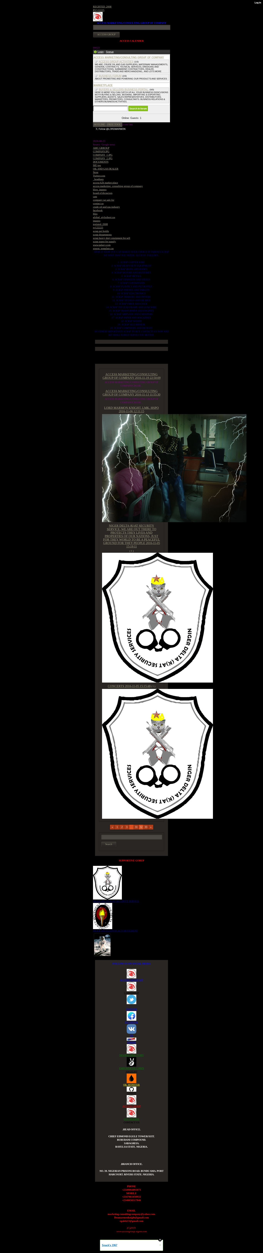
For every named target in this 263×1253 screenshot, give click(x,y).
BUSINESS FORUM (110, 75)
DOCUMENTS (100, 161)
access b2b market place (105, 182)
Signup (110, 51)
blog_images (99, 189)
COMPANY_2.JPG (102, 158)
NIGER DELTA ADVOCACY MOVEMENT (115, 930)
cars (95, 196)
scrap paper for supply (104, 241)
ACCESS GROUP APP (131, 980)
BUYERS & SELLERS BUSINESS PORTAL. (124, 89)
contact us (98, 203)
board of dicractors (102, 193)
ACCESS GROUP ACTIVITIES (116, 61)
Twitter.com (99, 175)
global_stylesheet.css (104, 217)
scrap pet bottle (101, 231)
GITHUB (131, 1093)
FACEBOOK (131, 1022)
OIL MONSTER (131, 1084)
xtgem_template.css (103, 248)
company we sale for (103, 199)
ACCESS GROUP (131, 1106)
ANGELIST (131, 1071)
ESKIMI (131, 1042)
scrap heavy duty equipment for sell (111, 238)
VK (131, 1035)
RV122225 (98, 10)
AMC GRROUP (101, 148)
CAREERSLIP (131, 992)
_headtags (98, 179)
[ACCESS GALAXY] (102, 944)
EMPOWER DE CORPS (131, 1068)
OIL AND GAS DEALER (105, 168)
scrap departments (102, 234)
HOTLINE (99, 124)
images (96, 220)
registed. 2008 (100, 224)
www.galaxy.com (102, 244)
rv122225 (98, 227)
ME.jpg (97, 165)
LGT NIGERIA (131, 1119)
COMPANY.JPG (101, 151)
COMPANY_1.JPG (102, 154)
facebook (98, 210)
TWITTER (131, 1009)
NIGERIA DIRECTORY (131, 1055)
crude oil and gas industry (106, 206)
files (95, 213)
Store (95, 172)
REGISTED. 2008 (102, 6)
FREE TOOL (114, 124)
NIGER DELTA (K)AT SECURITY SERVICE (116, 901)
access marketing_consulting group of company (118, 186)
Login (101, 51)
